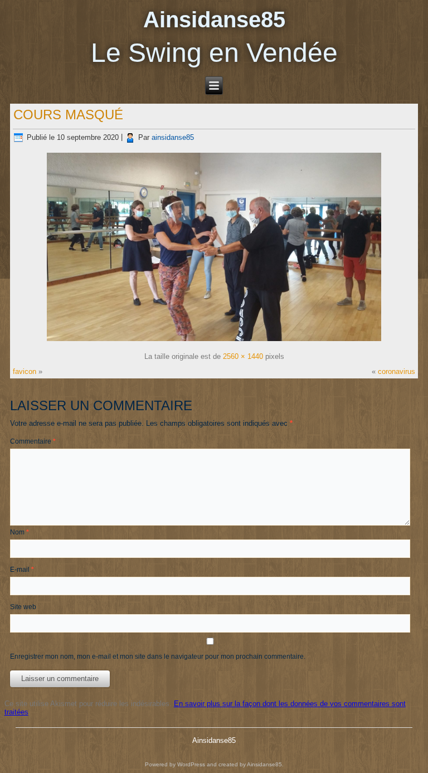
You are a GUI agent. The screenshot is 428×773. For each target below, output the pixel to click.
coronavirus (396, 371)
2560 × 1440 (243, 356)
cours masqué (68, 114)
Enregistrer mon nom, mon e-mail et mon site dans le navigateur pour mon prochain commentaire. (157, 656)
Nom (19, 532)
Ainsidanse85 (214, 19)
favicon (24, 371)
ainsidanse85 (173, 137)
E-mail (22, 569)
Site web (23, 607)
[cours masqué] (214, 341)
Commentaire (33, 441)
